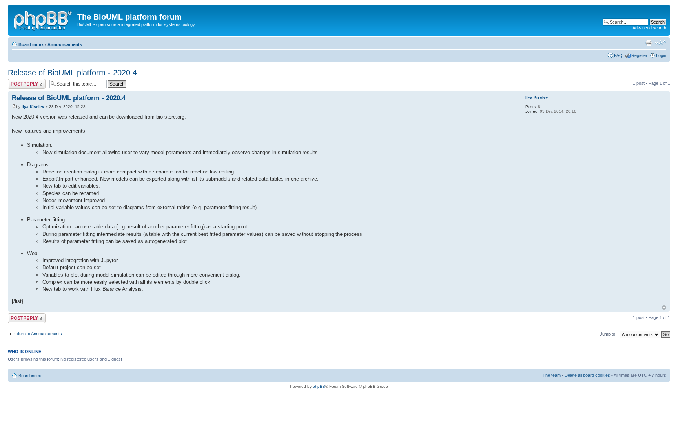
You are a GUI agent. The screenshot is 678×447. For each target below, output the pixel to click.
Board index (31, 44)
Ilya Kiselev (33, 106)
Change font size (660, 42)
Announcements (64, 44)
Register (639, 55)
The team (552, 375)
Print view (648, 42)
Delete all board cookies (587, 375)
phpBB (319, 386)
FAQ (618, 55)
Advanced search (649, 28)
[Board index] (43, 19)
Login (661, 55)
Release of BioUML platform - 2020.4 (72, 72)
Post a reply (19, 81)
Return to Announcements (37, 333)
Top (664, 307)
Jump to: (608, 334)
